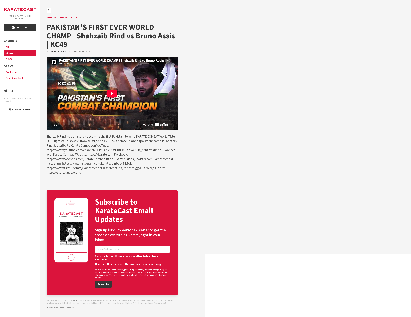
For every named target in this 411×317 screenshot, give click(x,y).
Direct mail (115, 264)
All (7, 47)
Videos (9, 53)
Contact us (12, 72)
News (9, 59)
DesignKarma (76, 300)
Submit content (14, 78)
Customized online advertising (144, 264)
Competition (68, 17)
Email (100, 264)
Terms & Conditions (66, 308)
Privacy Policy (52, 308)
